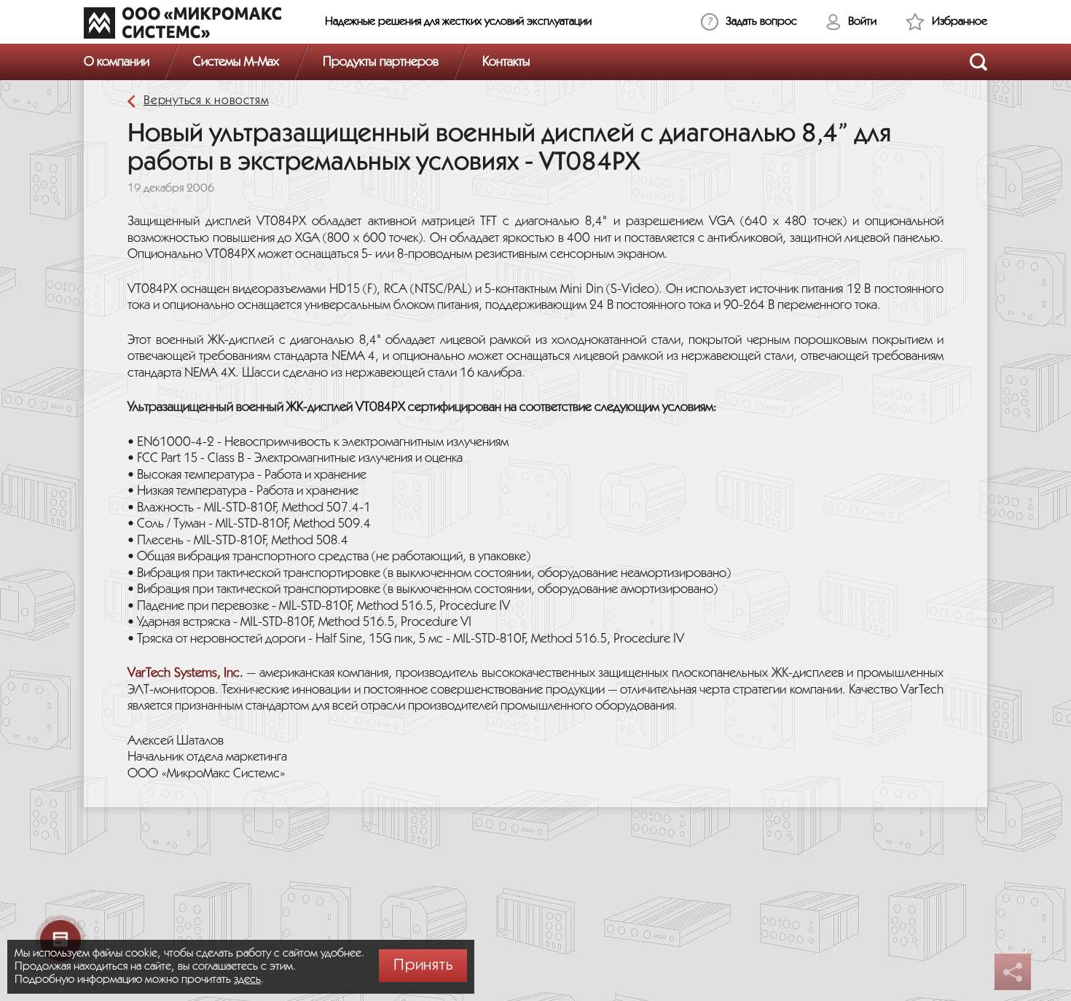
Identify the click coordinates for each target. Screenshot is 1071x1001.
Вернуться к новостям (206, 100)
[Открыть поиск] (978, 62)
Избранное (959, 21)
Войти (862, 21)
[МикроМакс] (182, 23)
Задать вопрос (761, 21)
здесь (247, 979)
